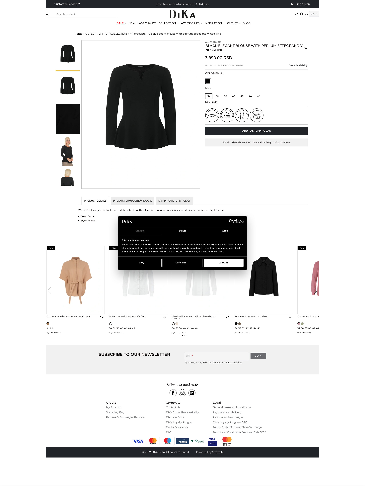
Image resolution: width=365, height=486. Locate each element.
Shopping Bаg (115, 412)
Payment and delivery (227, 412)
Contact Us (173, 407)
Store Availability (298, 65)
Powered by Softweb (209, 452)
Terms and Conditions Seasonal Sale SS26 (239, 432)
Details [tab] (182, 230)
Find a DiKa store (177, 427)
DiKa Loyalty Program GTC (230, 422)
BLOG (246, 23)
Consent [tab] (139, 230)
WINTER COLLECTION (113, 33)
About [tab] (225, 230)
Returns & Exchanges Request (125, 417)
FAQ (168, 432)
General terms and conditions (227, 362)
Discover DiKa (175, 417)
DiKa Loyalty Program (180, 422)
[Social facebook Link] (173, 392)
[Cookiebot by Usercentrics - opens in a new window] (231, 221)
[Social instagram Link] (182, 392)
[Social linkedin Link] (191, 392)
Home (78, 33)
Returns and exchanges (228, 417)
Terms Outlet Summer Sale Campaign (237, 427)
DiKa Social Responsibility (182, 412)
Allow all (223, 262)
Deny (141, 262)
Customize (181, 262)
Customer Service (66, 4)
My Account (113, 407)
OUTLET (90, 33)
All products (137, 33)
